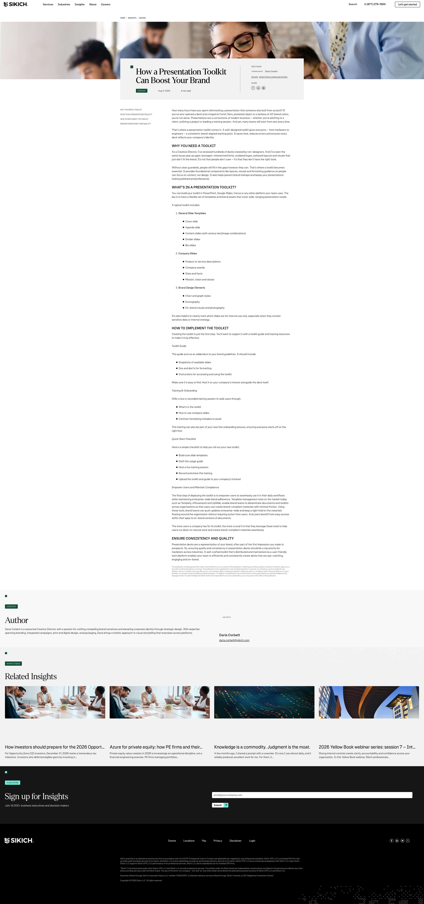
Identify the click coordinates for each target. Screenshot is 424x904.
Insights (80, 4)
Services (48, 4)
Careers (105, 4)
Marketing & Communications (273, 77)
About (92, 4)
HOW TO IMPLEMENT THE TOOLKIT (134, 119)
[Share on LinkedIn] (258, 88)
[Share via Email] (263, 88)
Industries (64, 4)
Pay (204, 840)
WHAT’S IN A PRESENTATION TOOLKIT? (136, 114)
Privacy (218, 840)
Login (252, 840)
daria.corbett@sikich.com (234, 640)
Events (172, 840)
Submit (218, 805)
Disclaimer (236, 840)
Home (122, 18)
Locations (188, 840)
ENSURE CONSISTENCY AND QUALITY (135, 124)
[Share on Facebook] (253, 88)
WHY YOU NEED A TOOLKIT (131, 110)
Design (142, 18)
